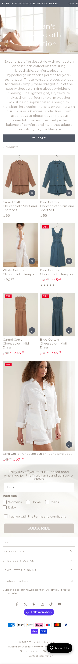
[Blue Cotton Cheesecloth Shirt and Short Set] (57, 177)
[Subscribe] (73, 581)
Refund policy (42, 646)
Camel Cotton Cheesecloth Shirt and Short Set (20, 206)
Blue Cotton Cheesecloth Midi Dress (53, 343)
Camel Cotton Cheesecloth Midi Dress (16, 343)
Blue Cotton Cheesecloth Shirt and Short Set (57, 206)
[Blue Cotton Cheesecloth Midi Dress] (57, 314)
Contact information (40, 655)
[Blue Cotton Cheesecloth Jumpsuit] (57, 245)
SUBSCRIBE (39, 528)
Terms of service (29, 651)
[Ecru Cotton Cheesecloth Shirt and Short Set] (39, 406)
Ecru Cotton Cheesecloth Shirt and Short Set (37, 453)
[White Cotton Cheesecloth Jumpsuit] (20, 245)
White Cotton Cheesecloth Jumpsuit (20, 272)
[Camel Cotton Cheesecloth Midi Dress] (20, 314)
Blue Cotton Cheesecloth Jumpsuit (57, 272)
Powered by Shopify (19, 646)
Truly (32, 642)
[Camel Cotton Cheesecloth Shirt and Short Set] (20, 177)
